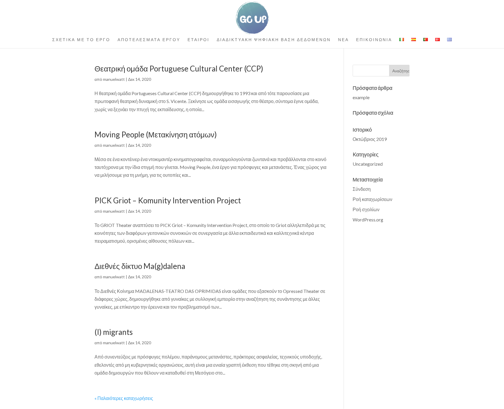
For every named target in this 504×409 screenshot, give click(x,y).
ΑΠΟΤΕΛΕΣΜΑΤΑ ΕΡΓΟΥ (149, 40)
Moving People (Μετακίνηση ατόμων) (155, 134)
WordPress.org (368, 219)
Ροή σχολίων (366, 209)
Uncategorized (368, 164)
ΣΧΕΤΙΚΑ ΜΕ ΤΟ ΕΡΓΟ (81, 40)
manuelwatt (114, 79)
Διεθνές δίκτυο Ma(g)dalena (139, 266)
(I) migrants (113, 332)
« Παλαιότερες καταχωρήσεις (123, 398)
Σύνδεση (362, 189)
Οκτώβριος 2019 (370, 139)
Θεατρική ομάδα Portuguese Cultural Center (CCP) (178, 68)
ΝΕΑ (343, 40)
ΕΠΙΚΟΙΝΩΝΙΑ (374, 40)
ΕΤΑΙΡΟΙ (198, 40)
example (361, 97)
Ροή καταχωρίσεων (372, 199)
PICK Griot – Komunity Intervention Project (167, 200)
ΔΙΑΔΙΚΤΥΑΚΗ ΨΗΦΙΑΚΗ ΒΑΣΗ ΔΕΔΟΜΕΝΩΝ (274, 40)
